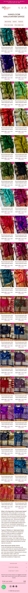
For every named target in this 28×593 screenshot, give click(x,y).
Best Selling (8, 21)
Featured (20, 21)
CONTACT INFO (14, 570)
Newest (14, 21)
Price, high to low (19, 25)
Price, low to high (8, 25)
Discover (13, 563)
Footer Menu (14, 567)
